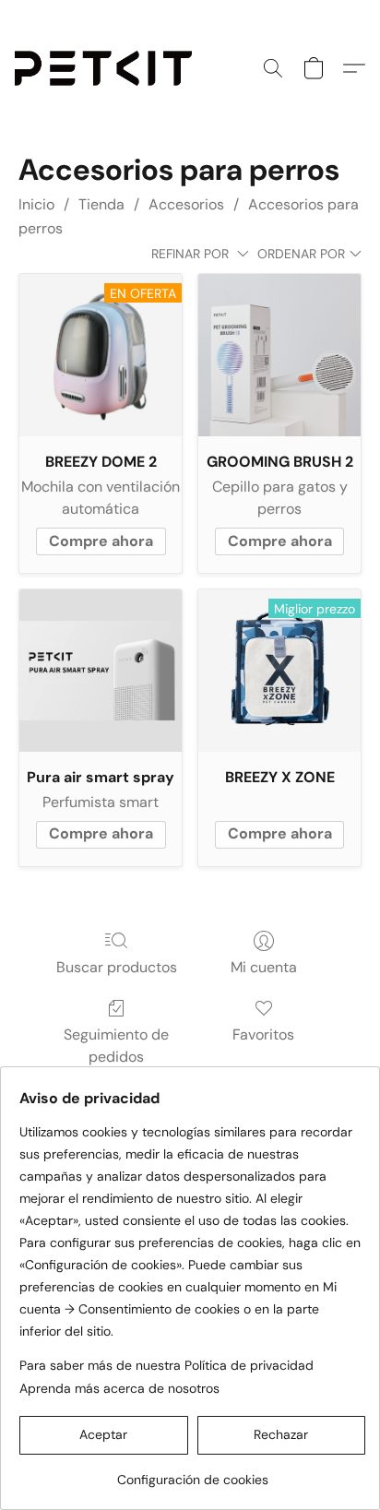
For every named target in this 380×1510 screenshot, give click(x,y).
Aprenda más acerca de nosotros (119, 1388)
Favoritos (263, 1034)
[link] (192, 1473)
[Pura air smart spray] (100, 670)
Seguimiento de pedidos (116, 1045)
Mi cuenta (264, 967)
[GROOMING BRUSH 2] (279, 355)
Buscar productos (116, 967)
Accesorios (186, 204)
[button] (108, 68)
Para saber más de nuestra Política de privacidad (166, 1365)
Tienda (101, 204)
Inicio (36, 204)
